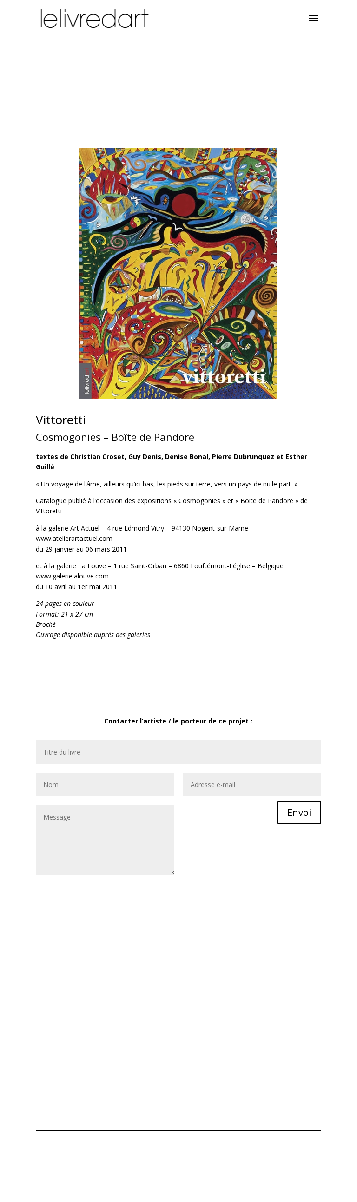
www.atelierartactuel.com (74, 538)
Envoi (299, 812)
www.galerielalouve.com (72, 575)
